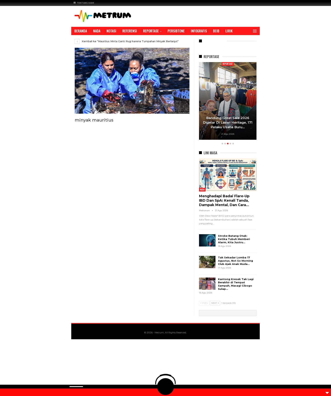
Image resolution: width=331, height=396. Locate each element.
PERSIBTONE (176, 30)
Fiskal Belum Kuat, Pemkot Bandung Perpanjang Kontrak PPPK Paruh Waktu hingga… (228, 122)
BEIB (216, 30)
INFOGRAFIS (199, 30)
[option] (227, 101)
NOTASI (111, 30)
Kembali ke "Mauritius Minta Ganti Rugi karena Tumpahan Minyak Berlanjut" (130, 41)
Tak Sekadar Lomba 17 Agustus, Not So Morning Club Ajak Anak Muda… (235, 260)
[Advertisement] (115, 367)
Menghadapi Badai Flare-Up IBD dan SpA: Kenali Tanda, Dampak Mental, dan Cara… (224, 200)
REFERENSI (129, 30)
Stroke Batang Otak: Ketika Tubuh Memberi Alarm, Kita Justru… (234, 239)
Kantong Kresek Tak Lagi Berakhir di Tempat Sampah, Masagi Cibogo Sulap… (236, 284)
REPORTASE (151, 30)
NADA (96, 30)
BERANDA (80, 30)
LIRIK (229, 30)
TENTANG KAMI (85, 3)
